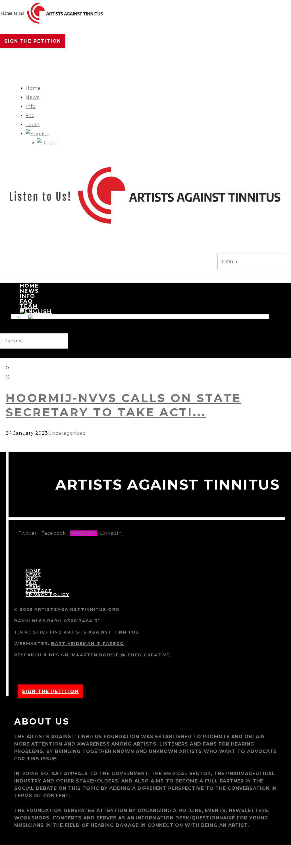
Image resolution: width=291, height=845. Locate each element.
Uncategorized (67, 433)
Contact (39, 590)
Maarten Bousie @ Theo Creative (121, 654)
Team (33, 124)
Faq (30, 115)
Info (31, 106)
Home (33, 88)
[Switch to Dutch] (47, 142)
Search (11, 328)
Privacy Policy (47, 594)
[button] (11, 353)
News (32, 97)
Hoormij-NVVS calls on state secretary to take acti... (123, 405)
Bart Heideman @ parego (87, 643)
